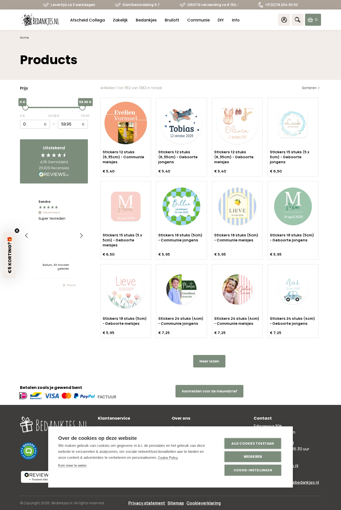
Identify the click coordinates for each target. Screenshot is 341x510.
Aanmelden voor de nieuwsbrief (209, 391)
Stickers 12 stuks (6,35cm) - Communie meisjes (123, 157)
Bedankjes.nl (61, 503)
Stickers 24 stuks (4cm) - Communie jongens (180, 321)
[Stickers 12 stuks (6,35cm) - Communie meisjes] (126, 123)
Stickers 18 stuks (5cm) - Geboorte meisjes (125, 321)
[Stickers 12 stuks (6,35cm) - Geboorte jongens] (181, 123)
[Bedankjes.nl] (40, 20)
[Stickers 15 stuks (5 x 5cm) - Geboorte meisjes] (126, 206)
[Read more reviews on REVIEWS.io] (54, 174)
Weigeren (253, 456)
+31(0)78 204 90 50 (281, 4)
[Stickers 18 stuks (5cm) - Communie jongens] (181, 206)
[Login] (284, 20)
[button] (27, 236)
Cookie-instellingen (253, 470)
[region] (54, 235)
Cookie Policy (168, 458)
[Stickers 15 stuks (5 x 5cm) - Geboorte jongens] (293, 123)
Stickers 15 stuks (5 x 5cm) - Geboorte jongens (289, 157)
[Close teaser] (16, 230)
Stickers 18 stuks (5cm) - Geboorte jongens (292, 237)
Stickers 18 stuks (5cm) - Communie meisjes (236, 237)
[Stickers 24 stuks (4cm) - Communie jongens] (181, 289)
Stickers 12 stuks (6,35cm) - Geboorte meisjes (234, 157)
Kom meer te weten (72, 465)
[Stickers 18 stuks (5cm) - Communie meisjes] (237, 206)
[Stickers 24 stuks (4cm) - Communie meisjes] (237, 289)
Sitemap (176, 503)
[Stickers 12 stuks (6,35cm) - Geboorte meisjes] (237, 123)
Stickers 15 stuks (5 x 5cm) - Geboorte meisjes (122, 240)
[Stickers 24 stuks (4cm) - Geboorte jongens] (293, 289)
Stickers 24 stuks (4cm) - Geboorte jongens (292, 321)
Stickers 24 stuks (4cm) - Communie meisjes (236, 321)
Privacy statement (146, 503)
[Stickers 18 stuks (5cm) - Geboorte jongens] (293, 206)
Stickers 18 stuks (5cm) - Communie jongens (180, 237)
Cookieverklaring (203, 503)
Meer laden (209, 361)
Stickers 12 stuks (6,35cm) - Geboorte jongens (178, 157)
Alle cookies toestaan (252, 443)
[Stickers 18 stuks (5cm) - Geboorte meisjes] (126, 289)
